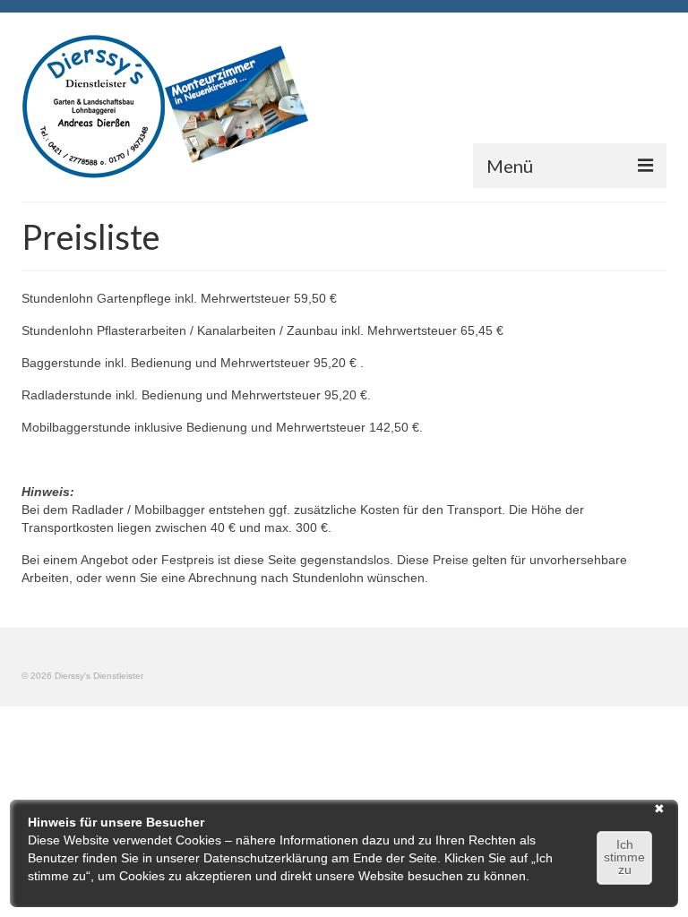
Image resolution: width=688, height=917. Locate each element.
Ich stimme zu (624, 857)
